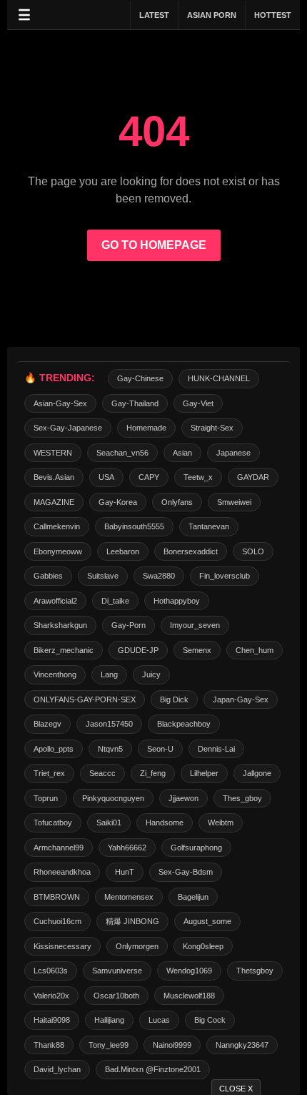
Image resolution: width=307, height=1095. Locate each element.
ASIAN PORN (211, 15)
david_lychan (57, 1069)
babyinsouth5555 (134, 526)
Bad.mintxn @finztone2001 (153, 1069)
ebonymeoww (58, 551)
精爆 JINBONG (132, 921)
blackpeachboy (184, 724)
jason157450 (109, 724)
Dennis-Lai (216, 749)
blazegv (47, 724)
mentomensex (129, 897)
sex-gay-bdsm (185, 872)
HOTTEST (272, 15)
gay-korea (118, 502)
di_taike (115, 600)
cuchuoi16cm (57, 921)
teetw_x (198, 477)
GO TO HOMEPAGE (153, 245)
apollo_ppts (54, 749)
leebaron (122, 551)
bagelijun (193, 897)
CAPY (149, 477)
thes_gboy (242, 798)
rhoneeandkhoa (62, 872)
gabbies (48, 575)
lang (109, 674)
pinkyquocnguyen (113, 798)
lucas (159, 1020)
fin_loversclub (224, 575)
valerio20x (51, 995)
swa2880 (159, 575)
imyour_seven (195, 625)
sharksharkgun (60, 625)
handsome (164, 822)
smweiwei (234, 502)
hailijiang (109, 1020)
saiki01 (108, 822)
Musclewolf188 (189, 995)
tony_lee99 (109, 1045)
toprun (46, 798)
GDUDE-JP (138, 650)
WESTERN (53, 452)
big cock (210, 1020)
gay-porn (128, 625)
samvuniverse (117, 970)
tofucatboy (53, 822)
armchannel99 (59, 847)
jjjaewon (183, 798)
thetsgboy (254, 970)
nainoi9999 (172, 1045)
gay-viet (198, 403)
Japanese (233, 452)
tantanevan (208, 526)
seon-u (160, 749)
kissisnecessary (62, 946)
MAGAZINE (54, 502)
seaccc (102, 773)
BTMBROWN (57, 897)
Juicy (151, 674)
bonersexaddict (190, 551)
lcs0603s (51, 970)
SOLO (253, 551)
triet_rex (49, 773)
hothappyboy (177, 600)
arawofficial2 (55, 600)
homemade (146, 427)
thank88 (49, 1045)
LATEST (154, 15)
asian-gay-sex (60, 403)
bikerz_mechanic (64, 650)
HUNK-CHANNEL (219, 378)
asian (182, 452)
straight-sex (212, 427)
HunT (124, 872)
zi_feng (153, 773)
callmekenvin (57, 526)
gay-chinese (140, 378)
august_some (207, 921)
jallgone (257, 773)
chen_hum (254, 650)
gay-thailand (134, 403)
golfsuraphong (196, 847)
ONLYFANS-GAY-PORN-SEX (85, 699)
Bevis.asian (54, 477)
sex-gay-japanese (68, 427)
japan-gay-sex (240, 699)
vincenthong (55, 674)
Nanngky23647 (242, 1045)
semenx (197, 650)
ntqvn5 (110, 749)
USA (106, 477)
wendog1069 (189, 970)
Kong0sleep (203, 946)
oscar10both (116, 995)
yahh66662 (127, 847)
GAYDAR (253, 477)
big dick (174, 699)
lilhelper (204, 773)
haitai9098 (52, 1020)
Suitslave (103, 575)
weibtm (220, 822)
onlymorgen (137, 946)
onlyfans (177, 502)
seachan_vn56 (122, 452)
